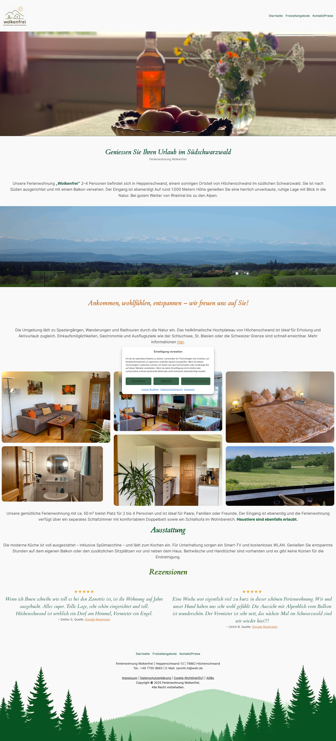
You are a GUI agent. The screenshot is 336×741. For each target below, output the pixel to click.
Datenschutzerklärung (171, 389)
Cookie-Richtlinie (150, 389)
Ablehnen (166, 381)
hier (180, 342)
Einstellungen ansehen (196, 381)
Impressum (189, 389)
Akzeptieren (138, 381)
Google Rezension (97, 619)
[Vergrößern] (107, 374)
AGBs (210, 678)
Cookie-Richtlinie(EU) (189, 678)
